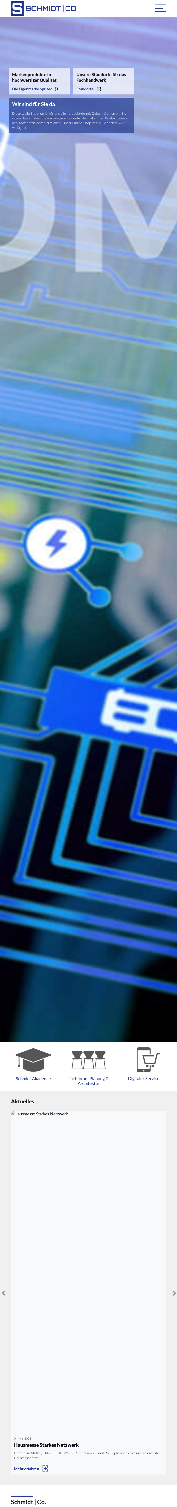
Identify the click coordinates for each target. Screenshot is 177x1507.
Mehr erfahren (26, 1469)
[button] (160, 8)
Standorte (85, 89)
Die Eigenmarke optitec (32, 89)
